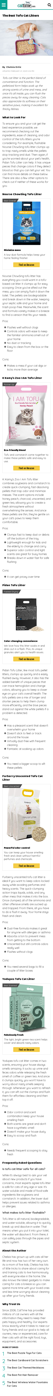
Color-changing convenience (21, 641)
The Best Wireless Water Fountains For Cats (27, 1384)
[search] (49, 5)
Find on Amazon (26, 265)
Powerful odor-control (17, 848)
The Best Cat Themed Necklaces (25, 1367)
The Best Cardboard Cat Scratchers (27, 1360)
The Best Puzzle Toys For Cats (24, 1352)
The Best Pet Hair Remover (22, 1374)
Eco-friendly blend (15, 450)
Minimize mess (12, 250)
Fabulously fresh (14, 1035)
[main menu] (3, 5)
